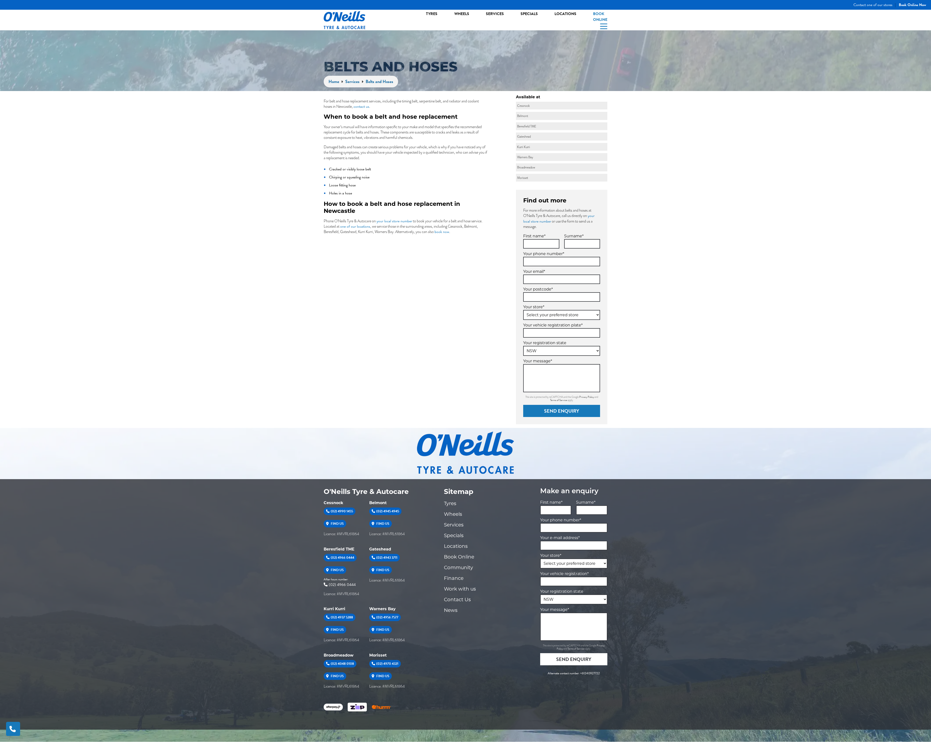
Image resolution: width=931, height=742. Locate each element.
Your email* (534, 271)
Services (495, 14)
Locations (565, 14)
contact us (361, 106)
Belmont (378, 502)
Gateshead (380, 549)
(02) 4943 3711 (386, 557)
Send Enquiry (561, 411)
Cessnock (333, 502)
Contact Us (457, 599)
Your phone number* (543, 253)
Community (458, 567)
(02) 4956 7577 (387, 617)
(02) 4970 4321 (387, 663)
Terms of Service (559, 400)
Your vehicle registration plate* (553, 325)
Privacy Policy (586, 397)
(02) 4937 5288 (342, 617)
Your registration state (544, 343)
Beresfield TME (339, 549)
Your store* (533, 307)
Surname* (574, 236)
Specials (529, 14)
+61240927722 (590, 673)
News (450, 610)
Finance (454, 578)
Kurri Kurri (334, 609)
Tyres (431, 14)
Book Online (600, 17)
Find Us (337, 523)
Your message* (537, 361)
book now (441, 232)
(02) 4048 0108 (342, 663)
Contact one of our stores (872, 5)
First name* (534, 236)
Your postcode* (538, 289)
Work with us (460, 589)
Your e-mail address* (560, 537)
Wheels (461, 14)
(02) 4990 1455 (342, 511)
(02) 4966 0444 (342, 557)
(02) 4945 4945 (387, 511)
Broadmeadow (338, 655)
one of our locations (355, 226)
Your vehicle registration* (564, 573)
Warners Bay (382, 609)
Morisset (378, 655)
